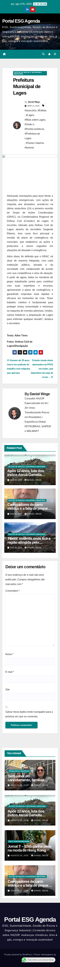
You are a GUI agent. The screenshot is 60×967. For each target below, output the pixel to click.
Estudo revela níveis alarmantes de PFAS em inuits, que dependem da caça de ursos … (42, 368)
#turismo (29, 147)
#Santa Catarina (35, 143)
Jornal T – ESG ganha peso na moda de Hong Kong (29, 848)
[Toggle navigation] (55, 54)
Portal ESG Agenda (21, 21)
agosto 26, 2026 (20, 785)
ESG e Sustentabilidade (19, 841)
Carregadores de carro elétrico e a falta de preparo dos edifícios (28, 508)
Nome (9, 654)
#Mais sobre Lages (35, 119)
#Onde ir (29, 124)
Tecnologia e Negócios (19, 771)
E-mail (9, 672)
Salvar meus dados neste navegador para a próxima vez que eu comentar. (29, 714)
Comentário (12, 590)
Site (7, 689)
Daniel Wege (34, 102)
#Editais (42, 110)
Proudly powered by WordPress (18, 954)
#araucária (30, 110)
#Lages (30, 115)
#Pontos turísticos (34, 129)
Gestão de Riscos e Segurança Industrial (28, 73)
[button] (43, 54)
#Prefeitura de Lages (32, 136)
